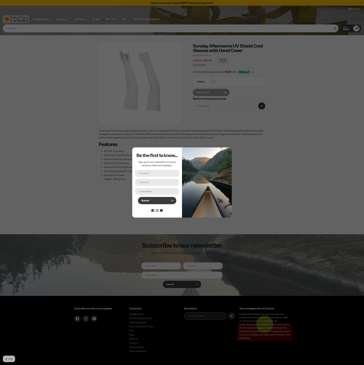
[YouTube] (161, 210)
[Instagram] (157, 210)
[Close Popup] (228, 150)
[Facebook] (152, 210)
